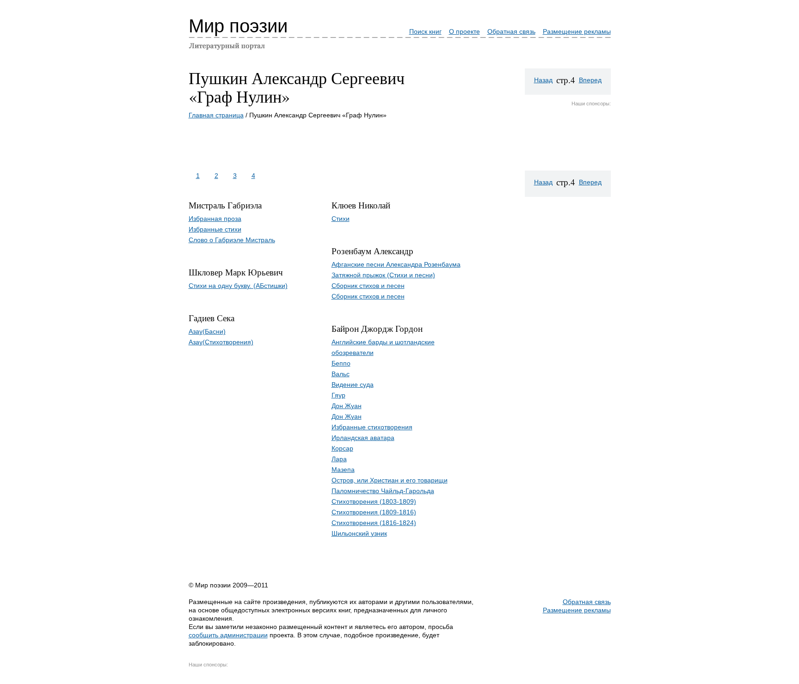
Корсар (342, 448)
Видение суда (353, 384)
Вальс (341, 374)
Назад (543, 80)
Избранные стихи (215, 229)
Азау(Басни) (207, 331)
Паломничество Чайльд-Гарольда (383, 491)
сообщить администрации (228, 635)
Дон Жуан (347, 405)
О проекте (464, 31)
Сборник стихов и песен (368, 285)
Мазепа (343, 469)
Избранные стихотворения (372, 427)
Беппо (341, 363)
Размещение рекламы (577, 31)
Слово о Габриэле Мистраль (232, 240)
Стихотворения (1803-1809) (374, 501)
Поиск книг (425, 31)
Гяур (338, 395)
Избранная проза (215, 218)
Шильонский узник (359, 533)
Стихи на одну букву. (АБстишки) (238, 285)
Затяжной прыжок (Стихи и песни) (383, 275)
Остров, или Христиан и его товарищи (390, 480)
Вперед (590, 80)
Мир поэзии (238, 26)
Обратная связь (511, 31)
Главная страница (216, 115)
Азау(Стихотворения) (221, 342)
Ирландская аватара (363, 437)
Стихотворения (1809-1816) (374, 512)
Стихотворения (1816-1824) (374, 522)
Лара (339, 459)
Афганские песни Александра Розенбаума (396, 264)
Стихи (341, 218)
